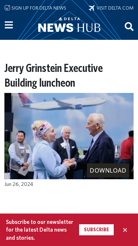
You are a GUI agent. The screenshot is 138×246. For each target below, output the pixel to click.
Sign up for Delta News (38, 8)
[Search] (129, 26)
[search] (129, 26)
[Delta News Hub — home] (69, 35)
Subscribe (96, 229)
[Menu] (9, 25)
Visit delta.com (114, 8)
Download (108, 170)
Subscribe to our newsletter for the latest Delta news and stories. (39, 229)
